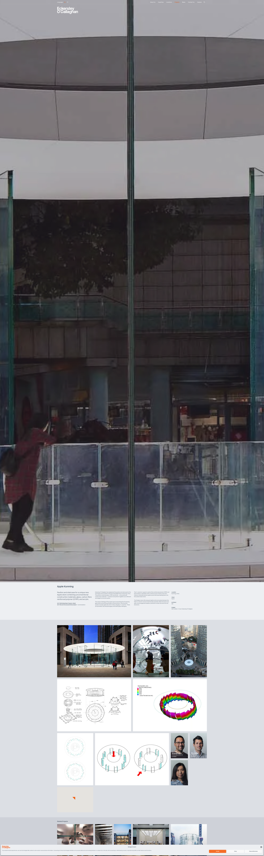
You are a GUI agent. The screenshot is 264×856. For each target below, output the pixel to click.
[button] (261, 847)
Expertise (161, 2)
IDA (172, 603)
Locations (169, 2)
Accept (217, 851)
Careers (199, 2)
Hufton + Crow (177, 609)
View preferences (253, 851)
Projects (177, 2)
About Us (152, 2)
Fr (67, 2)
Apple (173, 598)
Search (204, 2)
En (65, 2)
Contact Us (191, 2)
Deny (235, 851)
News (183, 2)
